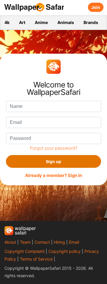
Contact (42, 242)
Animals (65, 22)
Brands (91, 22)
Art (22, 22)
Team (25, 242)
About (10, 242)
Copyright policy (64, 251)
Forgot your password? (53, 148)
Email (74, 242)
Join (95, 7)
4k (7, 22)
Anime (41, 22)
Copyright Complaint (24, 251)
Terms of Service (36, 258)
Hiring (59, 242)
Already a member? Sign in (53, 175)
